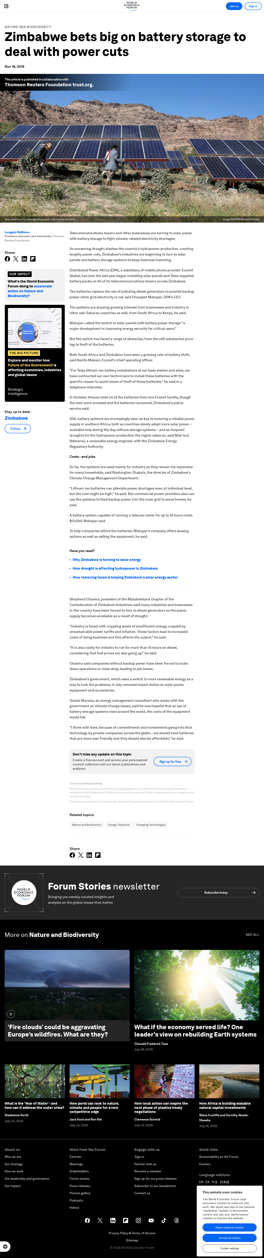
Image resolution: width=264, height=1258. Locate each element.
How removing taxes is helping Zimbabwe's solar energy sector (125, 577)
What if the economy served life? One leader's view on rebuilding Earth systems (195, 1030)
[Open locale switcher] (5, 1247)
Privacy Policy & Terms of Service (132, 1233)
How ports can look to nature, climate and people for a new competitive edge (94, 1107)
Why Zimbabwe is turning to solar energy (107, 560)
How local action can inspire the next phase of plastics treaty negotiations (161, 1107)
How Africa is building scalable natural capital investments (225, 1105)
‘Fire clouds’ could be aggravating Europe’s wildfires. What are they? (58, 1030)
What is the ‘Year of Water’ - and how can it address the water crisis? (34, 1105)
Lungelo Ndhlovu (17, 232)
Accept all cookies (230, 1237)
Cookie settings (229, 1248)
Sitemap (132, 1240)
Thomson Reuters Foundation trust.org (48, 84)
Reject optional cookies (229, 1227)
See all (252, 935)
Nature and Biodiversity (28, 27)
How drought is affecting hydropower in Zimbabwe (115, 568)
